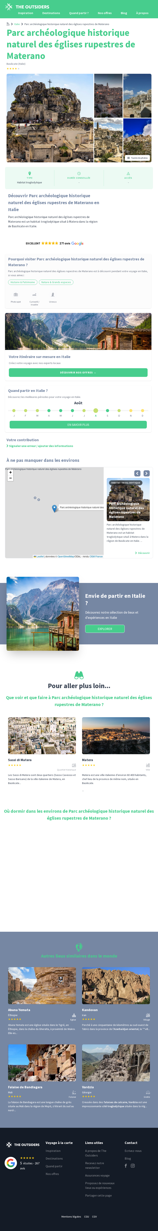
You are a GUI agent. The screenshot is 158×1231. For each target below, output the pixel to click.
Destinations (51, 13)
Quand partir (54, 1166)
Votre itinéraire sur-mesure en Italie (40, 356)
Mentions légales (71, 1216)
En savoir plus (78, 425)
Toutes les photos (139, 157)
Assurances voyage (97, 1175)
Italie (17, 24)
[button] (54, 243)
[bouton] (137, 473)
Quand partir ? (79, 13)
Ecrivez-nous (133, 1151)
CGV (94, 1216)
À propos (142, 13)
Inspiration (25, 13)
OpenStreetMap (66, 556)
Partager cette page (98, 1195)
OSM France (96, 556)
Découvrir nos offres (78, 372)
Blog (124, 13)
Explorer (105, 629)
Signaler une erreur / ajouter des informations (41, 446)
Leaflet (40, 556)
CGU (86, 1216)
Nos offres (105, 13)
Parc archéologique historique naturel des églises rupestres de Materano (66, 24)
